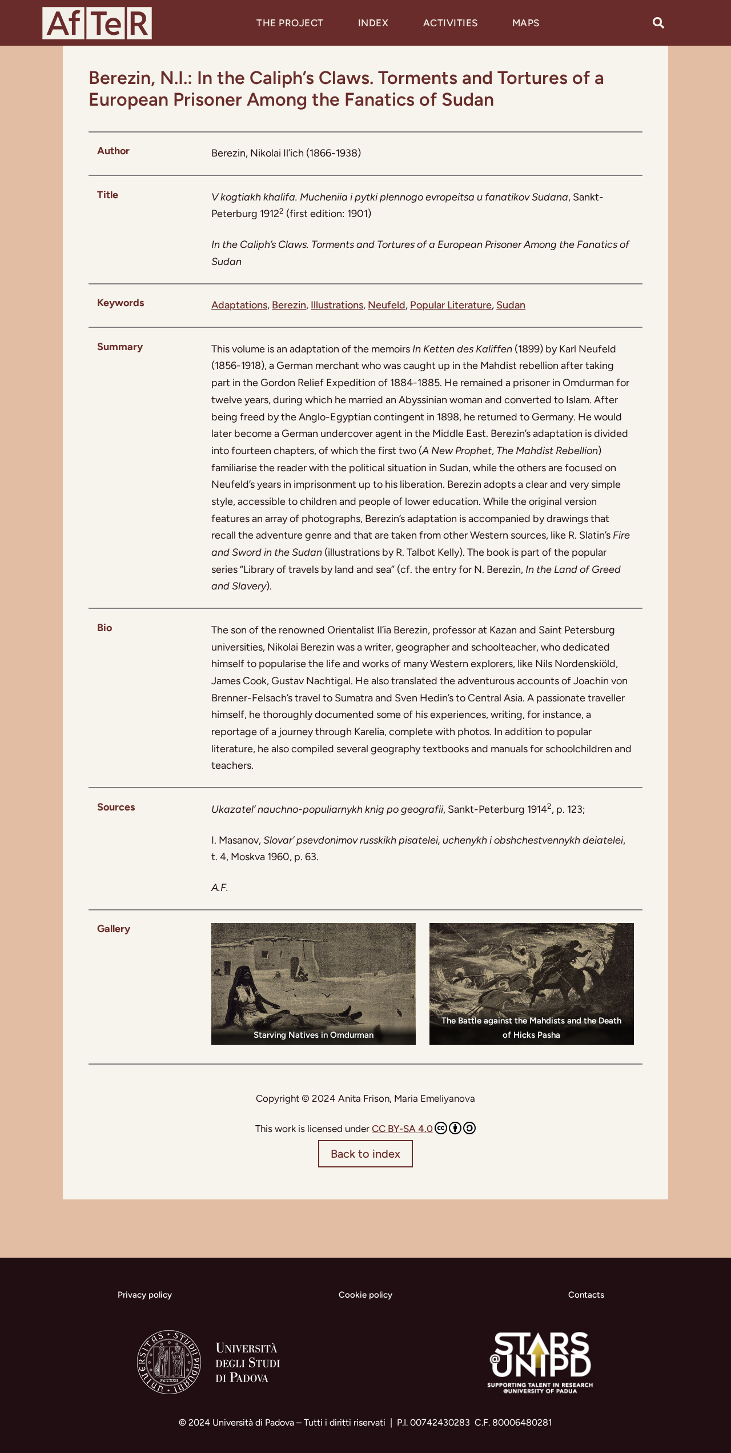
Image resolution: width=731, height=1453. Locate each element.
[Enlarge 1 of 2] (401, 938)
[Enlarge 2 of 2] (619, 938)
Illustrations (337, 305)
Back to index (365, 1154)
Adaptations (239, 305)
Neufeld (386, 305)
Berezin (289, 305)
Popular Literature (451, 305)
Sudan (510, 305)
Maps (526, 23)
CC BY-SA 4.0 (402, 1128)
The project (290, 23)
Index (373, 23)
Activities (450, 23)
